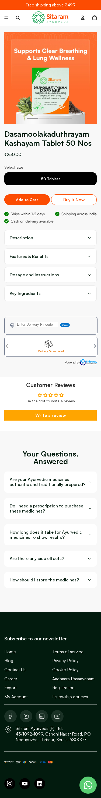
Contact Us (15, 669)
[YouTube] (24, 783)
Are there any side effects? (37, 558)
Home (10, 651)
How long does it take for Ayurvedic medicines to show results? (46, 535)
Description (21, 237)
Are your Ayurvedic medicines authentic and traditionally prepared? (47, 482)
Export (10, 687)
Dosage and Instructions (34, 274)
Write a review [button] (50, 415)
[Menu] (6, 18)
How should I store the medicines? (44, 579)
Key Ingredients (25, 293)
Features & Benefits (29, 256)
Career (10, 678)
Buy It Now (74, 199)
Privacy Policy (65, 660)
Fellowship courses (70, 696)
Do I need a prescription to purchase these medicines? (46, 508)
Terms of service (67, 651)
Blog (8, 660)
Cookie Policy (65, 669)
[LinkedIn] (39, 783)
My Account (16, 696)
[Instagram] (9, 783)
